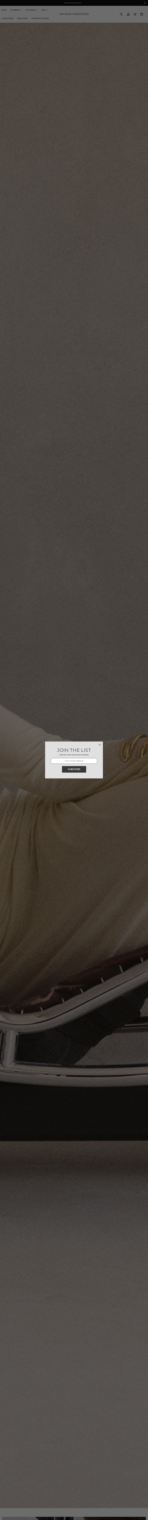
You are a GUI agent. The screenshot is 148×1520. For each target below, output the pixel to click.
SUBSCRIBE (74, 769)
